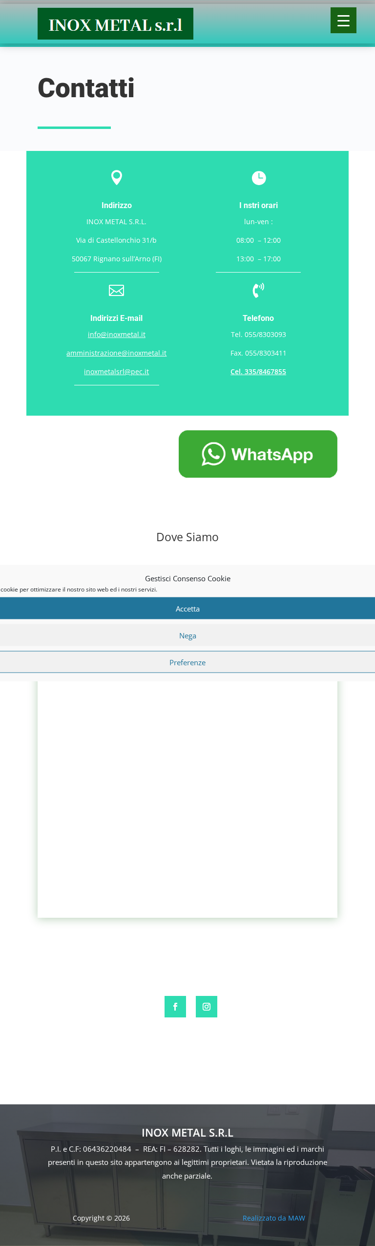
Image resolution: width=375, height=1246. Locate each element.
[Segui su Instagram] (206, 1006)
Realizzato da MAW (274, 1218)
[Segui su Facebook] (175, 1006)
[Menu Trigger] (343, 20)
